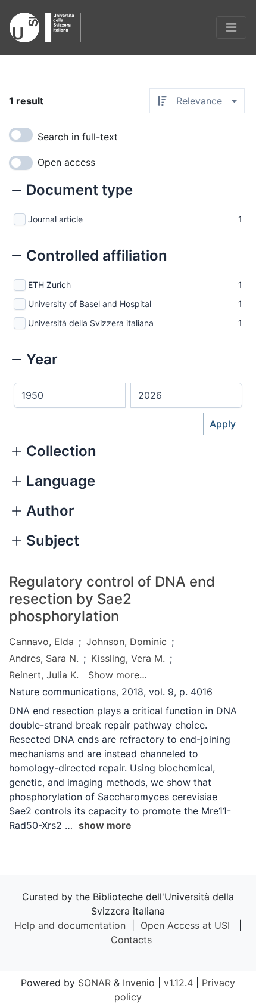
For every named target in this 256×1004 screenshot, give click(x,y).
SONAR (94, 982)
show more (105, 825)
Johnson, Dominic (126, 641)
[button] (72, 191)
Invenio (139, 982)
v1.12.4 (178, 982)
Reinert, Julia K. (44, 675)
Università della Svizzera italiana (91, 323)
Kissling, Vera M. (128, 658)
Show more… (117, 675)
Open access (66, 162)
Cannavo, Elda (41, 641)
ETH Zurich (49, 285)
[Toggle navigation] (231, 27)
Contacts (131, 940)
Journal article (55, 219)
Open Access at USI (185, 925)
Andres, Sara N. (44, 658)
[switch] (21, 135)
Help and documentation (70, 925)
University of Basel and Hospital (89, 304)
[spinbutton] (70, 395)
